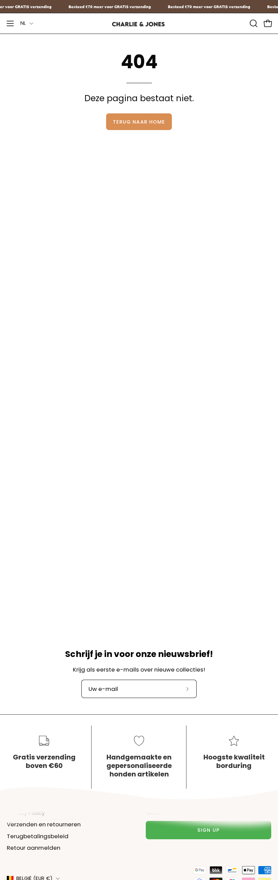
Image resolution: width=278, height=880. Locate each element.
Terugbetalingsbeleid (37, 836)
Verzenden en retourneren (44, 824)
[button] (253, 23)
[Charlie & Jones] (139, 23)
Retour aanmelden (33, 848)
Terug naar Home (139, 121)
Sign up (208, 830)
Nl (23, 23)
